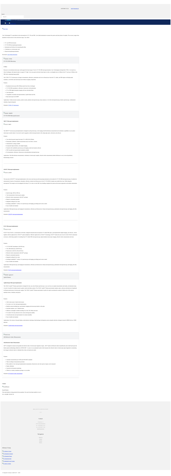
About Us (40, 437)
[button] (40, 60)
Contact (40, 439)
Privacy (40, 442)
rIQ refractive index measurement (15, 373)
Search (3, 14)
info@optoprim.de (75, 8)
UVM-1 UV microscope (13, 105)
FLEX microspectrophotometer (14, 270)
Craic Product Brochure (12, 54)
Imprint (40, 440)
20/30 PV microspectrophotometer (15, 214)
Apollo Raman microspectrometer (15, 325)
